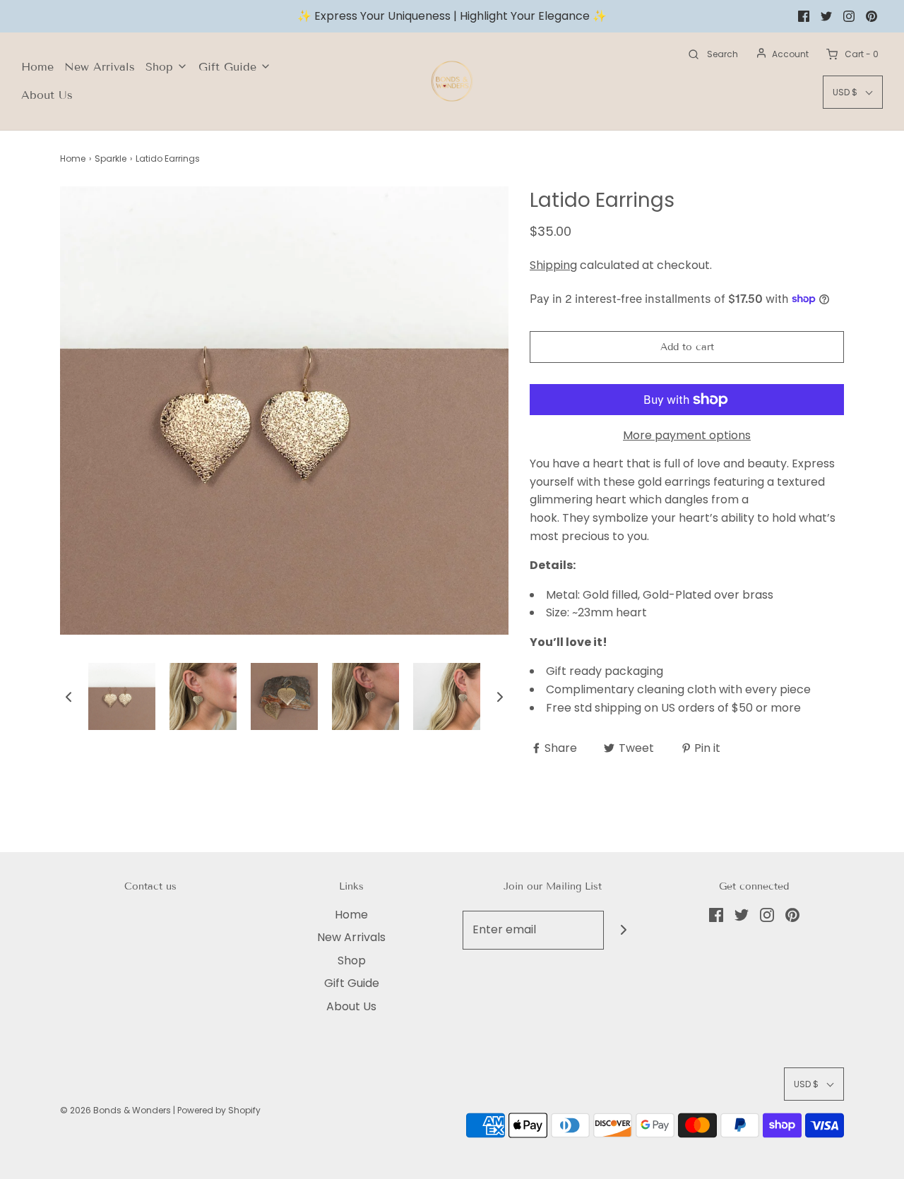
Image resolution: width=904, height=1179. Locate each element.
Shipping (553, 265)
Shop (352, 960)
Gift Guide (351, 983)
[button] (68, 697)
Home (37, 66)
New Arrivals (99, 66)
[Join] (623, 930)
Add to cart (687, 347)
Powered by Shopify (219, 1110)
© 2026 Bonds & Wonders (115, 1110)
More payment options (687, 435)
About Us (47, 95)
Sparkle (110, 158)
